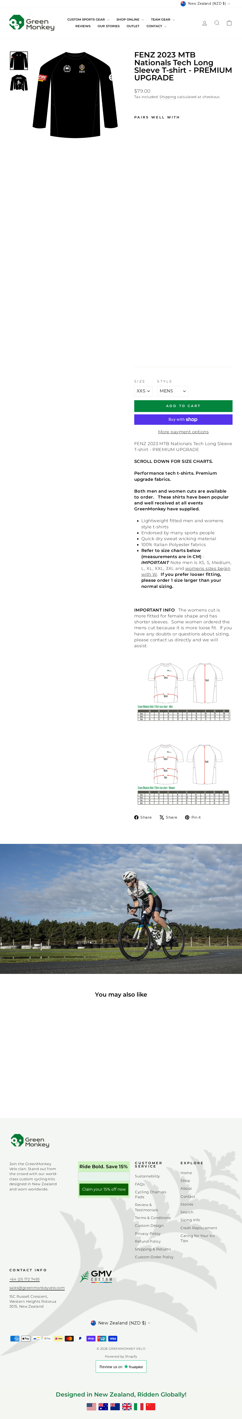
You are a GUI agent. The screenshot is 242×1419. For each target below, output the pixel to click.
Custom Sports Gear (86, 19)
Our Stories (109, 26)
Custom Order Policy (154, 1257)
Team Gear (161, 19)
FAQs (140, 1184)
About (186, 1188)
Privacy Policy (147, 1233)
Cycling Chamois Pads (150, 1194)
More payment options (183, 431)
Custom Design (149, 1225)
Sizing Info (190, 1220)
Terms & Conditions (153, 1217)
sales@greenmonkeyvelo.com (37, 1287)
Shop (185, 1180)
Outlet (133, 26)
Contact (155, 26)
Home (186, 1173)
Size (140, 381)
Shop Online (128, 19)
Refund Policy (148, 1241)
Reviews (83, 26)
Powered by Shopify (121, 1356)
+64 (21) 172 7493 (24, 1279)
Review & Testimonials (146, 1207)
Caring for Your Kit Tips (198, 1238)
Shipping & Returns (153, 1249)
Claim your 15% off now (104, 1189)
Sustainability (147, 1176)
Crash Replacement (199, 1228)
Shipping (168, 97)
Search (187, 1212)
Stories (187, 1204)
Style (165, 381)
